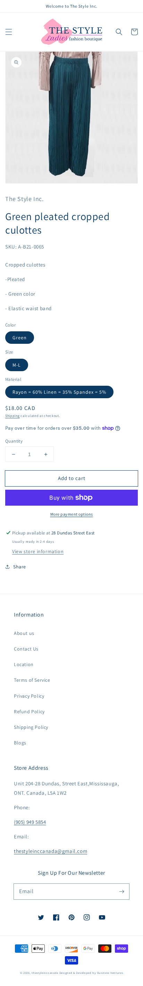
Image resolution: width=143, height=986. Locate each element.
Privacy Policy (29, 696)
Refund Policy (29, 711)
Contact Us (26, 649)
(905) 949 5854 (30, 822)
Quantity (14, 441)
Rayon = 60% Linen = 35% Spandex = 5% (59, 392)
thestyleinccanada (45, 973)
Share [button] (19, 567)
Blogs (20, 743)
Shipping (12, 415)
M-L (16, 365)
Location (24, 664)
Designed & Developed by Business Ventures (91, 973)
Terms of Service (32, 680)
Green (19, 337)
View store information (38, 551)
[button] (8, 32)
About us (24, 633)
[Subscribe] (121, 891)
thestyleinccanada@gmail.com (50, 851)
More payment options (71, 514)
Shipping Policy (31, 727)
